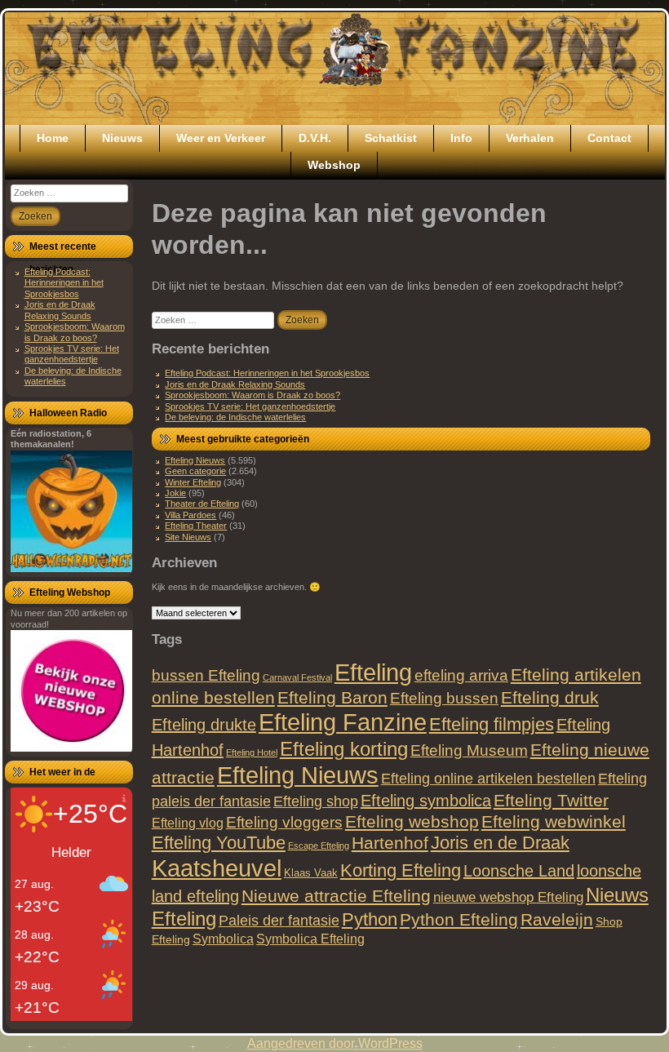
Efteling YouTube (219, 842)
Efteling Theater (196, 525)
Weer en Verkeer (220, 137)
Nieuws (122, 137)
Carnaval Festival (297, 677)
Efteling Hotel (251, 752)
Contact (609, 137)
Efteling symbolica (426, 801)
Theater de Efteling (202, 503)
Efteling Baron (332, 697)
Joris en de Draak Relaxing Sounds (59, 310)
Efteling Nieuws (195, 460)
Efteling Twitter (551, 800)
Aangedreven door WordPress (335, 1043)
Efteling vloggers (284, 822)
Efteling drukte (204, 725)
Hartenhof (390, 842)
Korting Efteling (400, 870)
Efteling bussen (444, 698)
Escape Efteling (318, 845)
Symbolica (223, 938)
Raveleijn (557, 919)
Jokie (175, 493)
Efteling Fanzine (343, 722)
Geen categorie (195, 471)
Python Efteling (459, 919)
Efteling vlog (188, 823)
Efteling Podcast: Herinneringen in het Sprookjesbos (64, 283)
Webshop (334, 164)
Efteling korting (344, 749)
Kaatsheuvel (216, 867)
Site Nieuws (188, 537)
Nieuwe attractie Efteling (336, 895)
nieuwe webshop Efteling (508, 897)
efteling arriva (461, 675)
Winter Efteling (193, 482)
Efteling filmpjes (491, 724)
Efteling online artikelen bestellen (488, 778)
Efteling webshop (412, 821)
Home (53, 137)
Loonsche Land (518, 871)
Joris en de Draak (500, 842)
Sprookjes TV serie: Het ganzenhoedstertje (71, 354)
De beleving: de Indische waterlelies (235, 417)
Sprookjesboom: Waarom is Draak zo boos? (74, 332)
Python (369, 919)
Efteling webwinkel (553, 821)
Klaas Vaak (311, 873)
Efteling (373, 672)
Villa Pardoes (190, 515)
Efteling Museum (469, 750)
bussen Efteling (206, 675)
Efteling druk (550, 697)
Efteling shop (315, 801)
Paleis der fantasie (279, 920)
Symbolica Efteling (310, 938)
